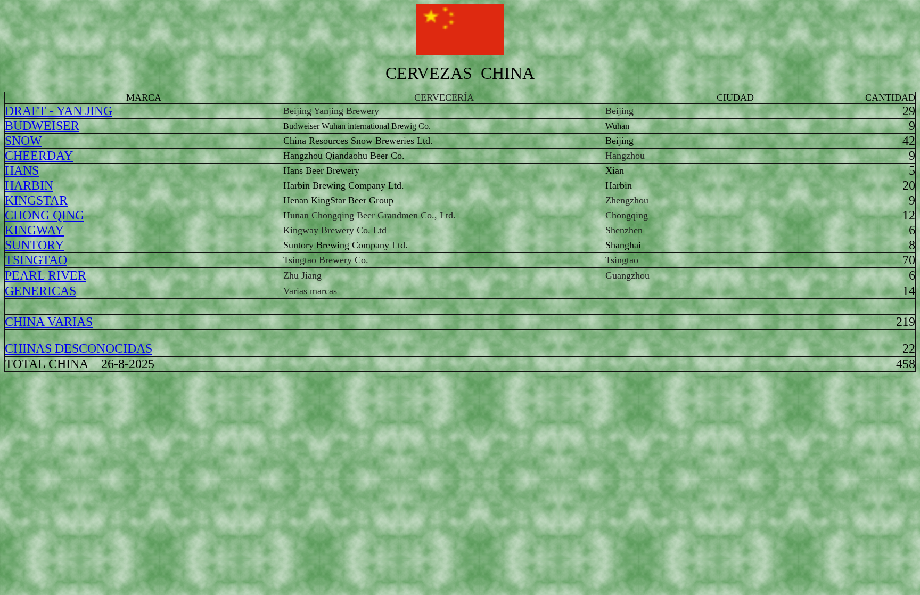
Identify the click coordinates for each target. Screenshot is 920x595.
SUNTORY (34, 245)
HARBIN (29, 185)
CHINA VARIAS (49, 322)
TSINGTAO (36, 260)
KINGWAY (34, 230)
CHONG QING (44, 215)
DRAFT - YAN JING (58, 111)
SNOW (23, 141)
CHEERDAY (39, 155)
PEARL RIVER (45, 275)
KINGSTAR (36, 200)
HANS (22, 170)
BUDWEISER (42, 126)
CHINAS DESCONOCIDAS (78, 348)
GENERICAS (40, 291)
